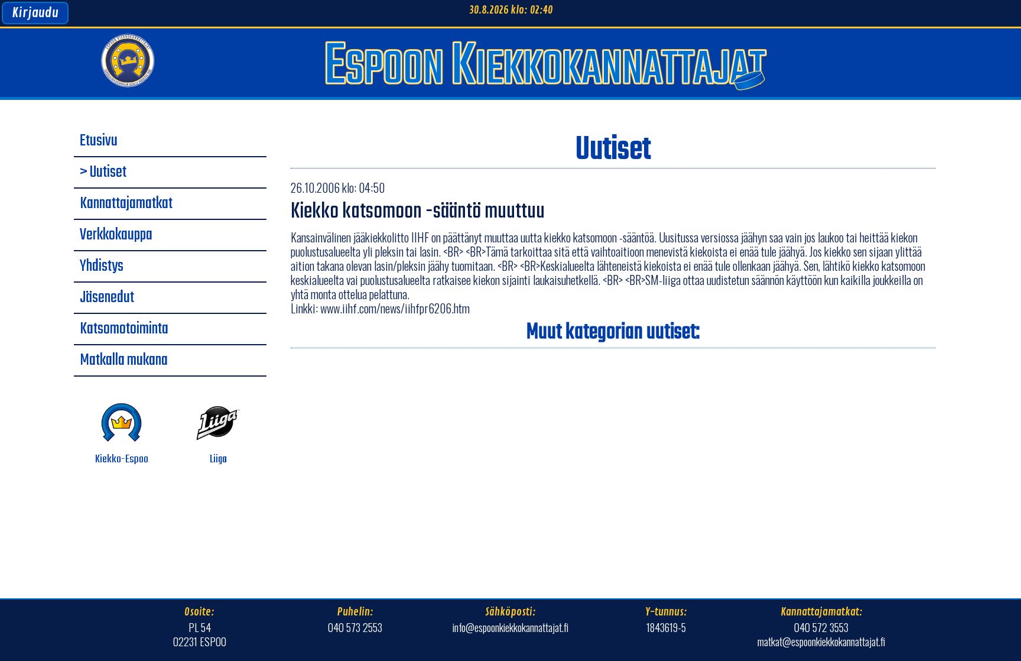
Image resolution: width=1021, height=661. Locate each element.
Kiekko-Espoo (121, 459)
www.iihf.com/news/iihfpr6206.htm (395, 308)
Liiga (218, 459)
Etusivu (99, 141)
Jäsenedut (107, 298)
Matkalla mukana (124, 361)
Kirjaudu (35, 13)
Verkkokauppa (116, 235)
